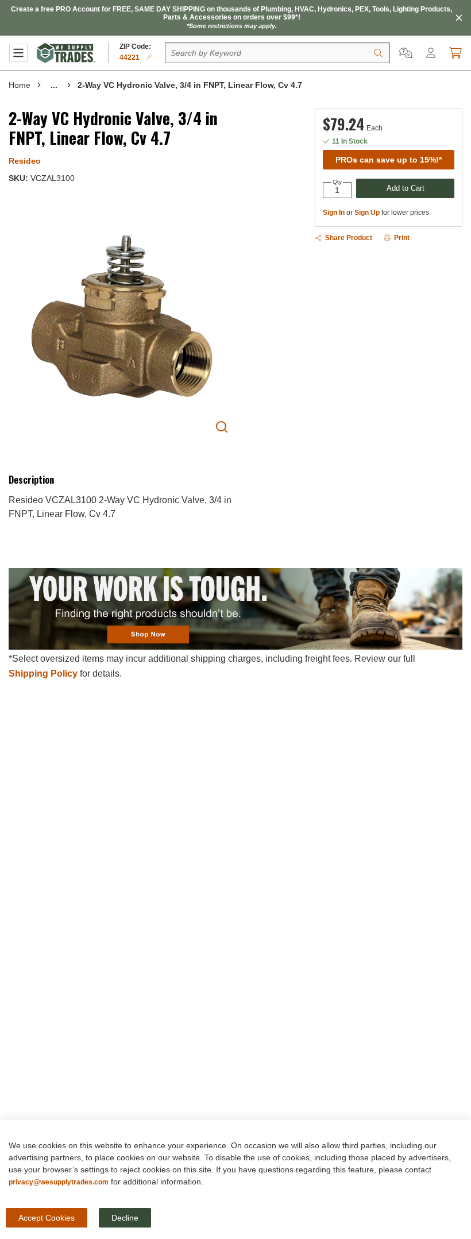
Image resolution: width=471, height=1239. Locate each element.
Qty (337, 182)
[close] (458, 17)
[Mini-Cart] (455, 53)
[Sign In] (430, 53)
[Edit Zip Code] (148, 57)
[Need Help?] (405, 53)
